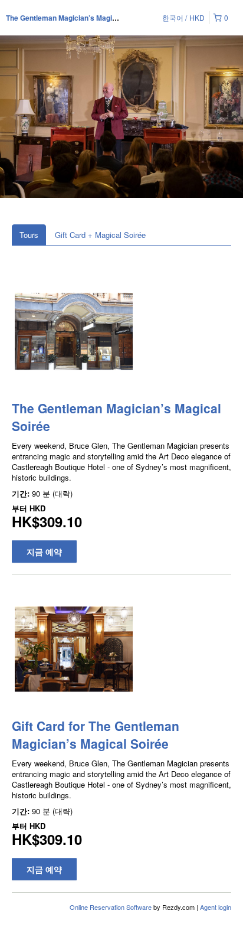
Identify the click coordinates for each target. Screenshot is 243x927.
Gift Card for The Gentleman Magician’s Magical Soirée (95, 734)
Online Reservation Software (111, 907)
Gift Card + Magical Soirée (100, 234)
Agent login (215, 907)
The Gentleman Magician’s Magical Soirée (76, 17)
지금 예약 (44, 551)
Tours (28, 234)
